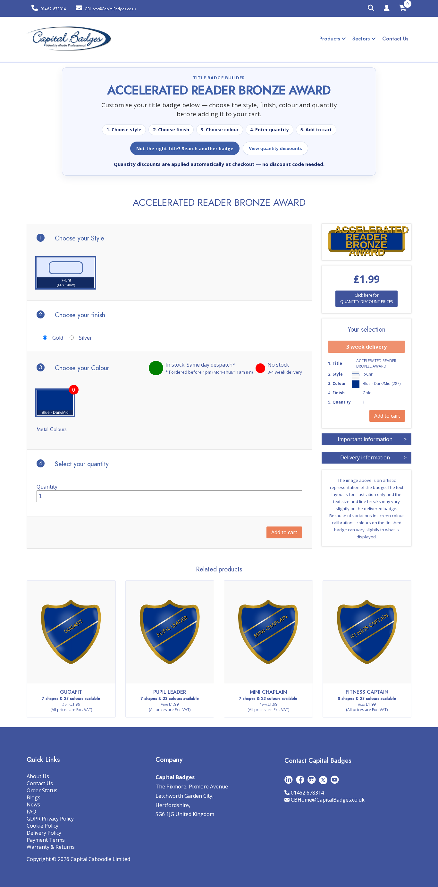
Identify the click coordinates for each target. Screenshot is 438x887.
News (33, 804)
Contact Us (395, 38)
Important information (372, 439)
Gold (57, 337)
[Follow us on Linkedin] (288, 779)
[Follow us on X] (323, 779)
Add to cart (284, 532)
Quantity (47, 486)
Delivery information (373, 457)
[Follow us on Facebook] (300, 779)
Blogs (33, 797)
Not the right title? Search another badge (184, 148)
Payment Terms (46, 839)
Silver (85, 337)
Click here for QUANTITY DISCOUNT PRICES (366, 298)
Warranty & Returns (51, 846)
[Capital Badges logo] (69, 38)
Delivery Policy (44, 832)
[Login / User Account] (386, 9)
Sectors (361, 38)
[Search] (371, 8)
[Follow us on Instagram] (311, 779)
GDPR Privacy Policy (50, 818)
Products (330, 38)
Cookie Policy (42, 825)
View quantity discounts (275, 148)
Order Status (42, 790)
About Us (38, 776)
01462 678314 (307, 792)
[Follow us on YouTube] (335, 779)
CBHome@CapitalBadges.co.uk (328, 799)
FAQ (31, 811)
